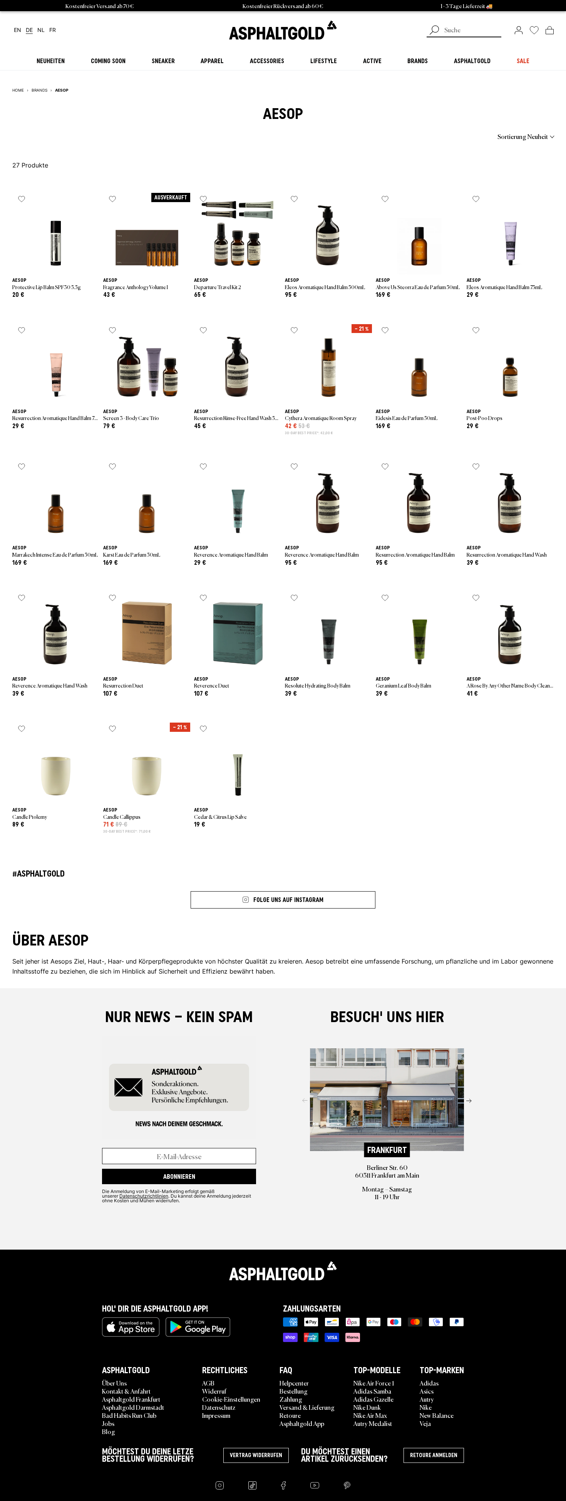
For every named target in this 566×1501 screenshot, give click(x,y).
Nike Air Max (370, 1415)
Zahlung (291, 1399)
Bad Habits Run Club (129, 1415)
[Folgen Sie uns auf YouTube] (314, 1485)
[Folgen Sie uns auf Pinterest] (347, 1485)
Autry (427, 1399)
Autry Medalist (372, 1423)
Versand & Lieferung (307, 1407)
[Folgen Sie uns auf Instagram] (220, 1485)
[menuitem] (54, 136)
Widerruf (214, 1391)
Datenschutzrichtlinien (143, 1196)
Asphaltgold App (302, 1423)
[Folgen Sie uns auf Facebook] (283, 1485)
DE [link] (29, 30)
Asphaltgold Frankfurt (131, 1399)
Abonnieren (179, 1176)
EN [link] (17, 30)
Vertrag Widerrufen (256, 1455)
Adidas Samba (372, 1391)
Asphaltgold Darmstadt (133, 1407)
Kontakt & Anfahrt (126, 1391)
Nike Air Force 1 (373, 1383)
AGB (208, 1383)
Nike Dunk (367, 1407)
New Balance (437, 1415)
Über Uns (114, 1383)
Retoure (290, 1415)
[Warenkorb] (550, 30)
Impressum (216, 1415)
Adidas (429, 1383)
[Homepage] (283, 1270)
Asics (427, 1391)
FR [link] (52, 30)
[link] (283, 30)
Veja (425, 1423)
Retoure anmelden (433, 1455)
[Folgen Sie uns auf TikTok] (252, 1485)
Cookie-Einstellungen (231, 1399)
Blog (108, 1431)
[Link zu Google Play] (198, 1327)
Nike (426, 1407)
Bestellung (294, 1391)
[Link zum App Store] (130, 1327)
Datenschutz (218, 1407)
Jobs (108, 1423)
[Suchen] (434, 30)
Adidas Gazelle (373, 1399)
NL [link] (41, 30)
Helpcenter (294, 1383)
